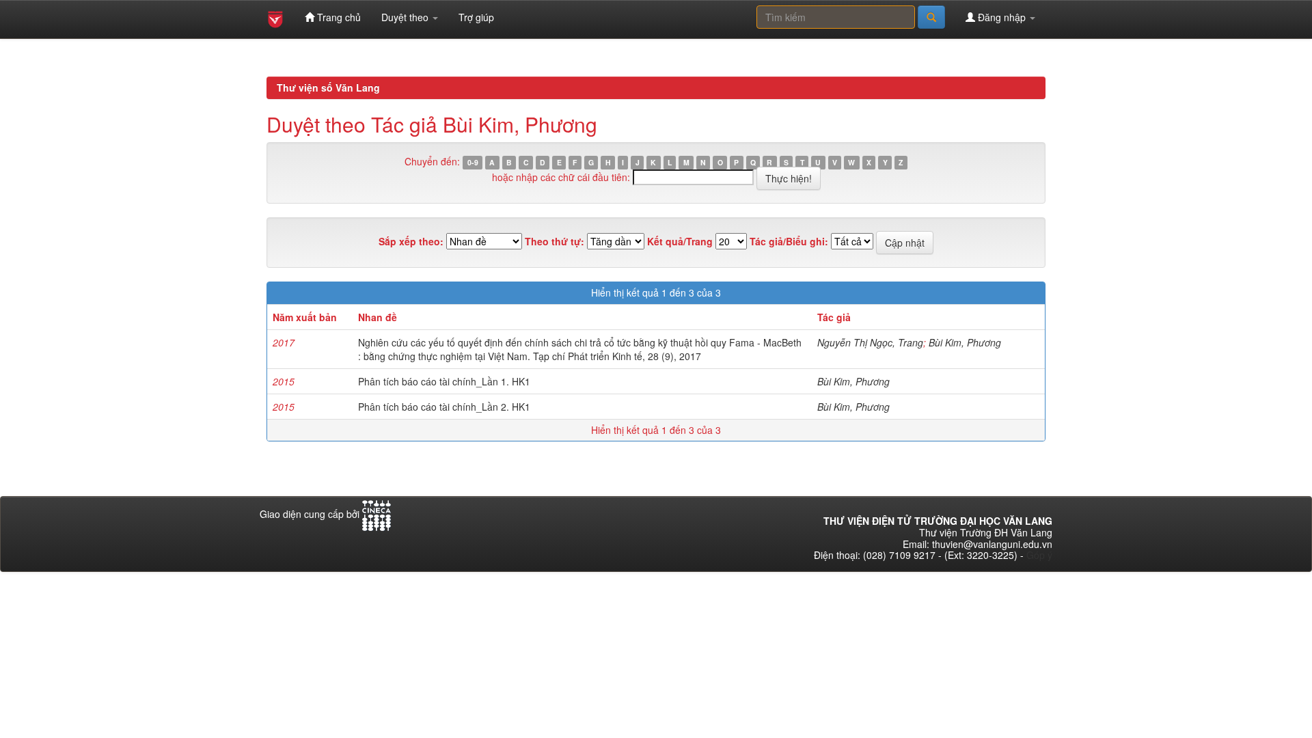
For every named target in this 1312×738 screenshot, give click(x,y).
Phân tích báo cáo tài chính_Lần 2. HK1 (444, 406)
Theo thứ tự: (554, 241)
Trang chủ (337, 17)
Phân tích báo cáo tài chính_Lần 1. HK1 (444, 381)
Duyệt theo (406, 17)
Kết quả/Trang (680, 241)
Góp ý (1039, 555)
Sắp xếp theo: (411, 241)
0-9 (472, 162)
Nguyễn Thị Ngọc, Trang (870, 342)
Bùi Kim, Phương (965, 342)
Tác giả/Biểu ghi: (789, 241)
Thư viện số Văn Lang (328, 87)
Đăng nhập (1001, 17)
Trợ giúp (476, 17)
